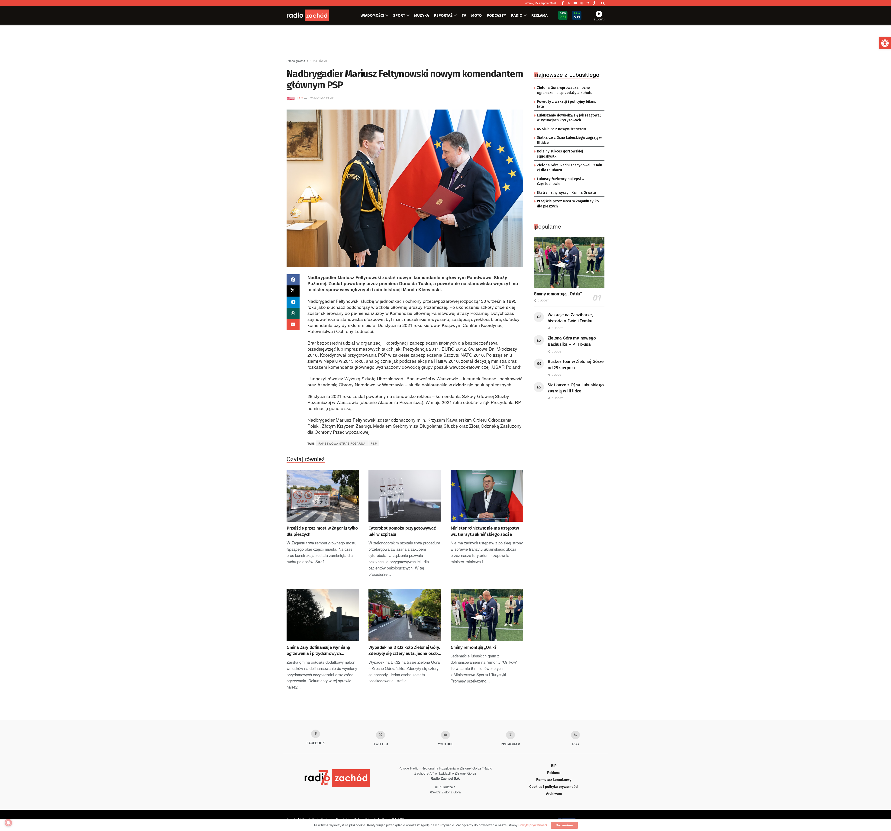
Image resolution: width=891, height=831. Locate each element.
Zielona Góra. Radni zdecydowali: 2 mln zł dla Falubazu (569, 167)
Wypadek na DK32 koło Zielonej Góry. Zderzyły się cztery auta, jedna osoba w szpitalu (404, 651)
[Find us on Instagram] (582, 3)
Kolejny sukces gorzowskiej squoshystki (560, 153)
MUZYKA (421, 15)
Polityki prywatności (532, 825)
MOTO (476, 15)
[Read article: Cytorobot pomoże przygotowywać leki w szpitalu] (404, 496)
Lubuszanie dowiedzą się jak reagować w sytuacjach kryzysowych (569, 118)
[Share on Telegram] (293, 302)
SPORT (399, 15)
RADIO (516, 15)
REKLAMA (539, 15)
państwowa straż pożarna (341, 443)
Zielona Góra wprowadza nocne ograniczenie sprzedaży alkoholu (564, 90)
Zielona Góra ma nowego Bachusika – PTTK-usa (572, 341)
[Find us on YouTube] (575, 3)
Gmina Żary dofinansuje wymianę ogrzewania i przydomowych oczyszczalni (318, 651)
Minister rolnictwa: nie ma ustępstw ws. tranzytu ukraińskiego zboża (485, 531)
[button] (885, 43)
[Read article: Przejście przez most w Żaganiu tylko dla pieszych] (323, 496)
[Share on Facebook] (293, 279)
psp (374, 443)
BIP (553, 765)
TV (464, 15)
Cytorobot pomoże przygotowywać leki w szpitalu (402, 531)
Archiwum (554, 793)
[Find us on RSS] (588, 3)
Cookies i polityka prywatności (553, 786)
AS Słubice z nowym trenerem (561, 129)
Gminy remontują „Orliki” (474, 647)
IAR (300, 98)
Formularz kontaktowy (553, 779)
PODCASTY (496, 15)
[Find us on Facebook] (563, 3)
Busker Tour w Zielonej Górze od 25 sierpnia (576, 364)
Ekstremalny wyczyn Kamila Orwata (566, 193)
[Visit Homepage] (314, 15)
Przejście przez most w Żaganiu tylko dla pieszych (322, 531)
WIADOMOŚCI (372, 15)
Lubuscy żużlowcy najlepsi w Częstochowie (560, 181)
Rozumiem (564, 825)
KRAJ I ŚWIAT (318, 61)
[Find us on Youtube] (445, 735)
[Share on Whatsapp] (293, 313)
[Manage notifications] (8, 822)
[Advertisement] (445, 42)
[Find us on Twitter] (568, 3)
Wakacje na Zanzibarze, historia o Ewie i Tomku (570, 318)
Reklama (554, 772)
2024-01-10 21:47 (321, 98)
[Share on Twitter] (293, 291)
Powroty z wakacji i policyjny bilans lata (566, 104)
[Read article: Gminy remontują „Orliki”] (487, 615)
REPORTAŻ (443, 15)
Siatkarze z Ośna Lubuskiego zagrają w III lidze (569, 140)
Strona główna (296, 61)
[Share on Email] (293, 324)
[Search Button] (602, 3)
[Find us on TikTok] (594, 3)
